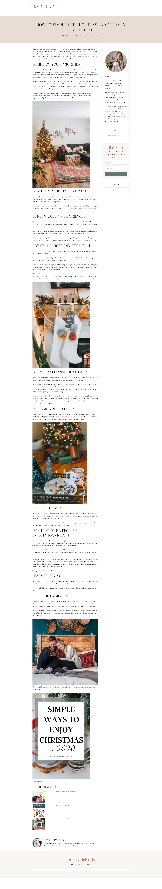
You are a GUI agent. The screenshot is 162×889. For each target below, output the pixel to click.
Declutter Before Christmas (65, 819)
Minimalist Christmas (92, 35)
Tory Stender (44, 6)
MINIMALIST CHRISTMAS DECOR (66, 792)
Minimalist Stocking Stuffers (65, 805)
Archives (81, 35)
